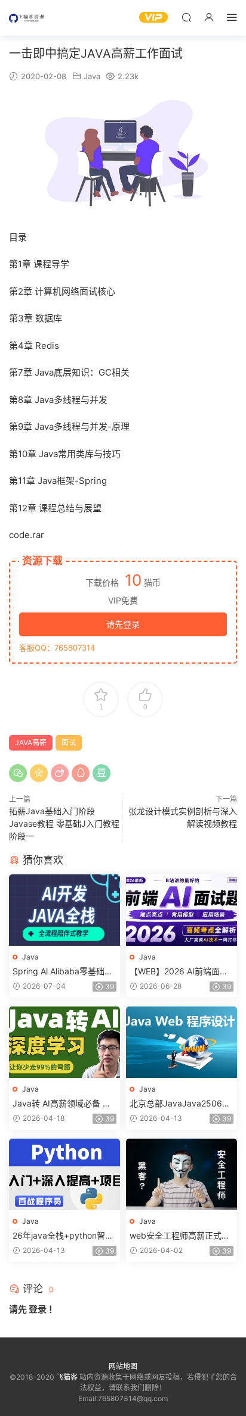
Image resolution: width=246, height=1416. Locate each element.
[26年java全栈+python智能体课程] (64, 1174)
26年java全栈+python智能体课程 (63, 1236)
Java (92, 76)
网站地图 (123, 1366)
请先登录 (123, 624)
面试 (68, 742)
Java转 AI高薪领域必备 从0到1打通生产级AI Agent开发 (64, 1103)
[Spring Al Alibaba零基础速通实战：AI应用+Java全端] (64, 910)
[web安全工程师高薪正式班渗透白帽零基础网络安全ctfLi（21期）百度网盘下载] (181, 1174)
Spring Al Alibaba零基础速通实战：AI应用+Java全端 (63, 971)
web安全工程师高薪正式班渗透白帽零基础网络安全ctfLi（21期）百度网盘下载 (181, 1236)
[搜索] (186, 17)
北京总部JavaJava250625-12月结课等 (181, 1103)
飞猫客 (27, 18)
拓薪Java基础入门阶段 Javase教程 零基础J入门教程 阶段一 (64, 823)
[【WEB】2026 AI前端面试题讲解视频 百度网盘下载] (181, 910)
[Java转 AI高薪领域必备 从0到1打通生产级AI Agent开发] (64, 1042)
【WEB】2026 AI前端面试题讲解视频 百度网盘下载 (179, 971)
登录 (38, 1309)
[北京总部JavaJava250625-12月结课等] (181, 1042)
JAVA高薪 (31, 742)
